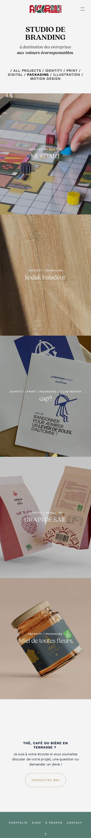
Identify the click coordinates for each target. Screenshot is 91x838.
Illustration (66, 75)
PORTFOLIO (18, 822)
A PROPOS (54, 822)
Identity (53, 71)
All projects (27, 71)
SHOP (36, 822)
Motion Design (45, 79)
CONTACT (74, 822)
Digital (15, 75)
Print (72, 71)
